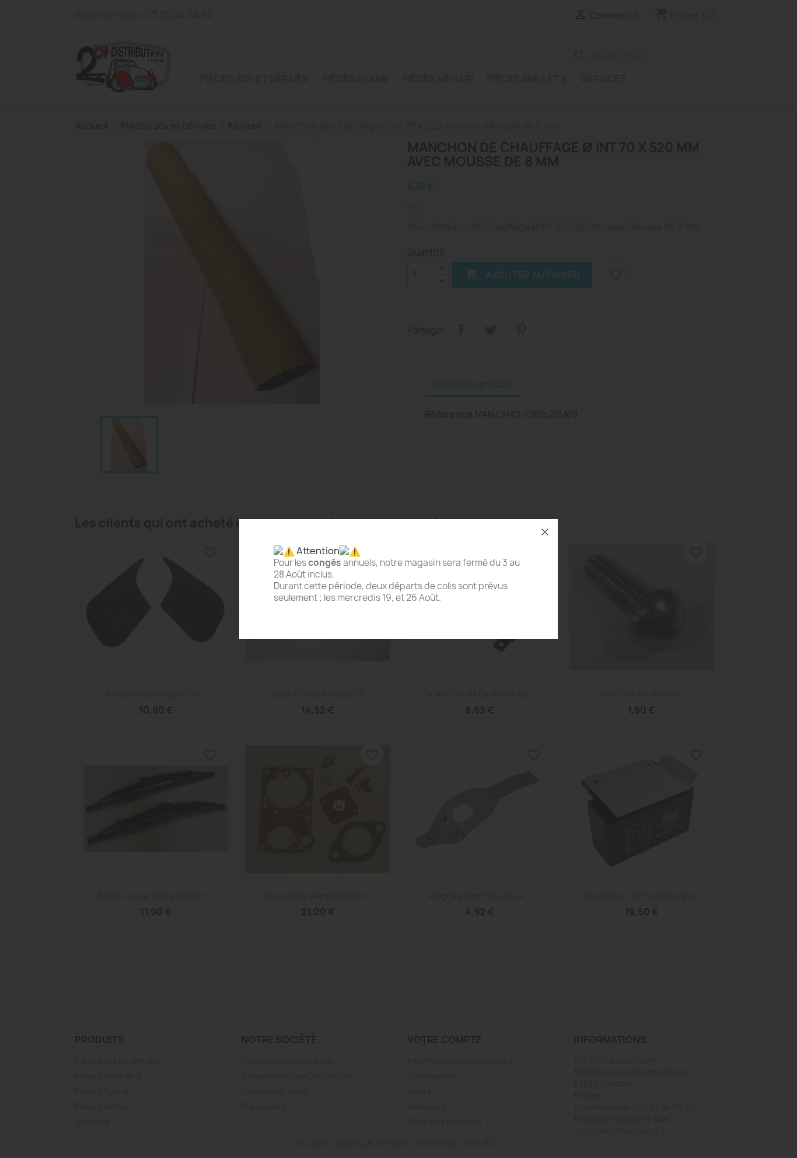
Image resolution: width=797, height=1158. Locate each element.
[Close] (545, 532)
